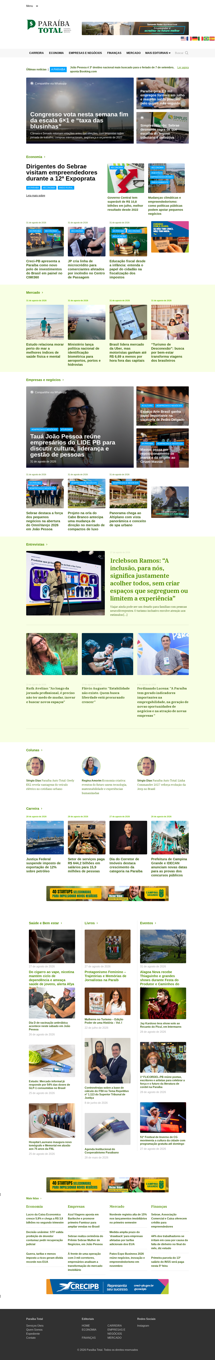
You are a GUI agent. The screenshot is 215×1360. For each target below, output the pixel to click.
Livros (90, 923)
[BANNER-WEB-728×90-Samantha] (135, 28)
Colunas (32, 750)
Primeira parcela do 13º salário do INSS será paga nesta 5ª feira (167, 1261)
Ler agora (183, 67)
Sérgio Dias (33, 780)
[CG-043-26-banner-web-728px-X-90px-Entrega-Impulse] (107, 893)
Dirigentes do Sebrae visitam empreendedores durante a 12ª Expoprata (61, 172)
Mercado (33, 292)
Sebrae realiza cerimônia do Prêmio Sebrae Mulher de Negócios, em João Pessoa (85, 1240)
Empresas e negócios (43, 380)
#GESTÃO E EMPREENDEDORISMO (161, 175)
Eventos (146, 923)
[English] (183, 38)
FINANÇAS (114, 53)
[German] (195, 38)
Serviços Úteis (35, 1325)
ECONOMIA (56, 53)
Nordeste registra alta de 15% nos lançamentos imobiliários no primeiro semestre (128, 1218)
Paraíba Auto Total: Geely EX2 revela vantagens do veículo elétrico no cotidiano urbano (50, 785)
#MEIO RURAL (66, 188)
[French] (189, 38)
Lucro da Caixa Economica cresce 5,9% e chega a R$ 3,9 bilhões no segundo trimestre (45, 1218)
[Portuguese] (206, 38)
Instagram (143, 1325)
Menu (29, 6)
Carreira (32, 808)
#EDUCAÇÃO (119, 236)
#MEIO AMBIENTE (160, 182)
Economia (34, 157)
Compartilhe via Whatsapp (51, 83)
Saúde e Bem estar (44, 923)
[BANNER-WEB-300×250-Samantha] (170, 502)
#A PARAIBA (33, 188)
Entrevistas (35, 544)
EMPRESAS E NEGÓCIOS (85, 53)
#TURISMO (66, 429)
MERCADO (133, 53)
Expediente (33, 1333)
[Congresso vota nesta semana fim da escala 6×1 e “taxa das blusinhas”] (80, 111)
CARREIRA (36, 53)
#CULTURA (147, 406)
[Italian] (201, 38)
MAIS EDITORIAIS (157, 53)
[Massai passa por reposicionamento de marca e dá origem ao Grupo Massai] (162, 448)
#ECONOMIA (49, 188)
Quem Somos (34, 1329)
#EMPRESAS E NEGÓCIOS (44, 429)
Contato (31, 1337)
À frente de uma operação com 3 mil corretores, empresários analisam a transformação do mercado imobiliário (85, 1261)
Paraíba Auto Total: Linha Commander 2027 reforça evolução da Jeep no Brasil (161, 785)
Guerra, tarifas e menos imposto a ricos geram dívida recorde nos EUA (44, 1257)
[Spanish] (212, 38)
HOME (86, 1325)
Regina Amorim (91, 780)
